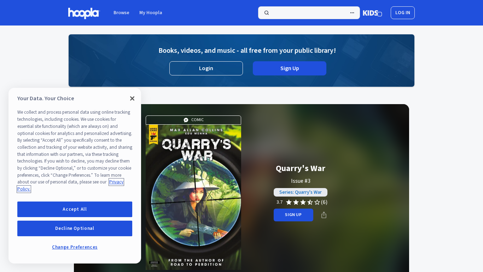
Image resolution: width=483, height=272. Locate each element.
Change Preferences (75, 247)
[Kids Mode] (372, 12)
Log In (402, 12)
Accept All (75, 209)
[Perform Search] (309, 12)
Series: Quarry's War (300, 192)
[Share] (323, 215)
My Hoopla (150, 12)
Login (206, 68)
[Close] (132, 98)
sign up (293, 215)
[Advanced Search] (352, 12)
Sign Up (289, 68)
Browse (121, 12)
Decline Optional (74, 228)
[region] (74, 176)
